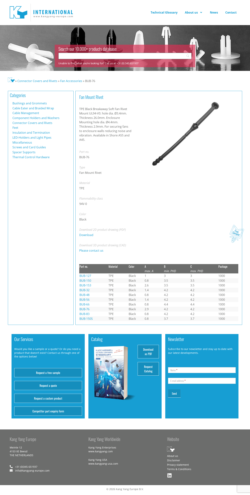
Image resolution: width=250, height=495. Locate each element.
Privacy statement (178, 464)
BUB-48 (84, 295)
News (214, 12)
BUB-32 (84, 290)
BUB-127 (85, 276)
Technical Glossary (164, 12)
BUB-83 (84, 314)
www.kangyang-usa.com (103, 463)
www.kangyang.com (100, 451)
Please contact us (91, 251)
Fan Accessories (71, 81)
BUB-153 (85, 285)
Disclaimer (173, 460)
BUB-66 (84, 304)
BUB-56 (84, 300)
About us (191, 12)
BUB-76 (84, 309)
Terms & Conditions (179, 469)
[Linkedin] (169, 475)
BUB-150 (85, 281)
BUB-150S (86, 319)
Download (86, 235)
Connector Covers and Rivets (37, 81)
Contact (231, 12)
